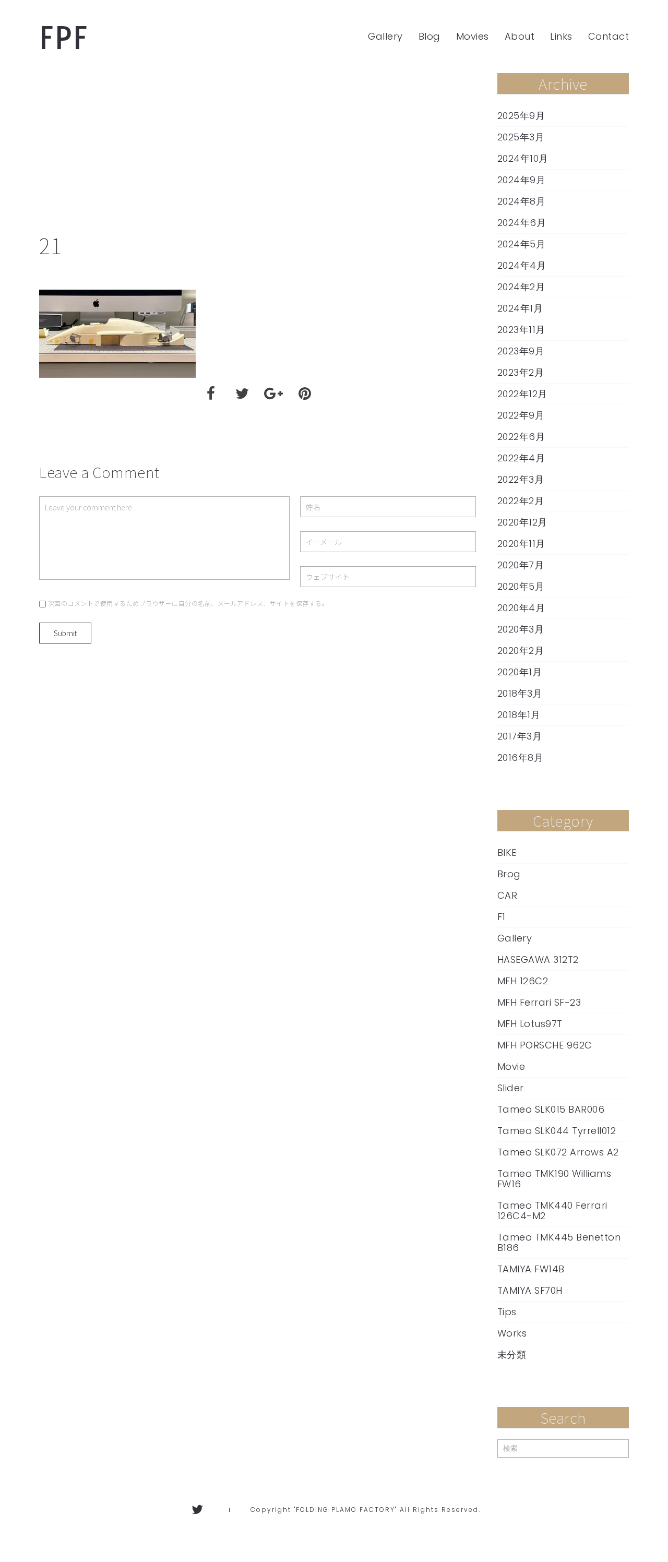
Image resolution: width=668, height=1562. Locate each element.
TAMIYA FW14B (531, 1269)
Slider (510, 1088)
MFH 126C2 (522, 981)
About (520, 36)
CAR (507, 895)
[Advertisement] (257, 151)
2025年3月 (521, 137)
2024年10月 (522, 158)
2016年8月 (520, 758)
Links (561, 36)
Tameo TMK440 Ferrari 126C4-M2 (552, 1210)
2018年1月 (519, 715)
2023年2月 (520, 372)
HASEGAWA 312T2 (538, 960)
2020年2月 (520, 651)
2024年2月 (521, 287)
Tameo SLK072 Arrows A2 (558, 1152)
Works (512, 1333)
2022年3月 (520, 479)
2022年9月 (521, 415)
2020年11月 (521, 544)
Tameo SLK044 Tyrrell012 (556, 1131)
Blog (429, 36)
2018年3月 (520, 693)
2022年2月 (520, 501)
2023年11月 (521, 330)
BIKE (507, 853)
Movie (511, 1067)
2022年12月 (522, 394)
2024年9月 (521, 180)
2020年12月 (522, 522)
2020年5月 (521, 586)
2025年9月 (521, 116)
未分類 (512, 1355)
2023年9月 (521, 351)
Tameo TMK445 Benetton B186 (559, 1242)
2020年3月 (520, 629)
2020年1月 (519, 672)
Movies (472, 36)
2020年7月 (520, 565)
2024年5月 (521, 244)
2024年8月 (521, 201)
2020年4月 (521, 608)
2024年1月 (520, 308)
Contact (608, 36)
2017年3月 (519, 736)
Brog (509, 874)
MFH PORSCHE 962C (544, 1045)
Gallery (385, 36)
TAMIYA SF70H (530, 1290)
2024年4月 (521, 265)
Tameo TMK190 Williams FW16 (554, 1178)
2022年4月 (521, 458)
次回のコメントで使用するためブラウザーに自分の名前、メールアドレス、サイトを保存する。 (188, 603)
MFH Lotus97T (530, 1024)
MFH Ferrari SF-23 (539, 1002)
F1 (501, 917)
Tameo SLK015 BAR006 (551, 1109)
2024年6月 (521, 223)
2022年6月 (521, 437)
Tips (507, 1312)
